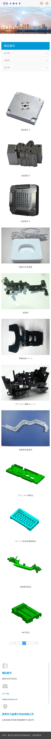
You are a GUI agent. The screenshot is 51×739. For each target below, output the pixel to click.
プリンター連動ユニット (25, 404)
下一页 (35, 643)
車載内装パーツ (25, 358)
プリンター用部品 (25, 495)
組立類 (7, 53)
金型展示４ (25, 221)
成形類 (7, 60)
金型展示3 (25, 176)
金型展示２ (25, 130)
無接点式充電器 (25, 267)
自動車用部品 (25, 587)
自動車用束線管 (25, 450)
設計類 (7, 67)
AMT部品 (26, 632)
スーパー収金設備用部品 (25, 541)
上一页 (13, 643)
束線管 (25, 313)
